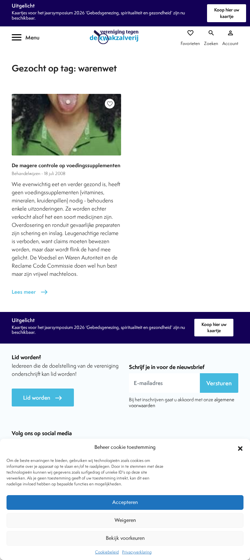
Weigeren (125, 520)
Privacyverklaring (137, 552)
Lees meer (30, 292)
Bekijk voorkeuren (125, 538)
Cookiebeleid (107, 552)
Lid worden (42, 398)
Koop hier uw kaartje (226, 13)
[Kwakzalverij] (116, 37)
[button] (240, 447)
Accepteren (125, 502)
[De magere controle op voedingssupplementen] (66, 124)
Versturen (219, 383)
